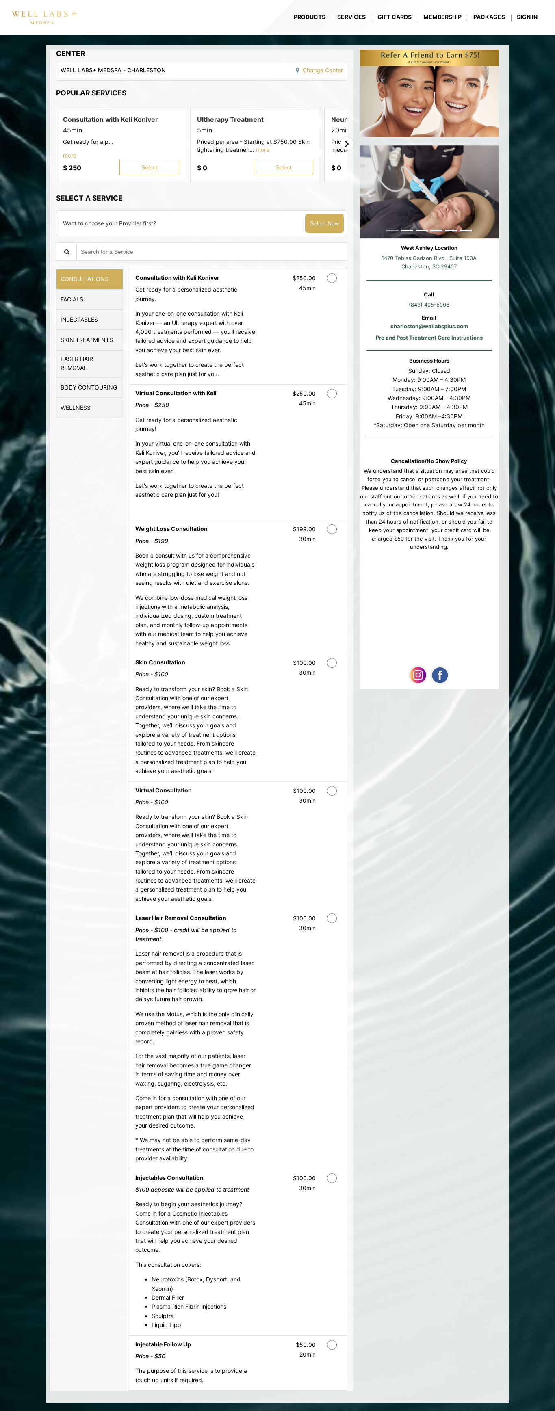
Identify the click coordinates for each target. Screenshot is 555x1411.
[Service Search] (66, 251)
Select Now (324, 223)
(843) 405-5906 (429, 304)
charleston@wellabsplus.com (429, 326)
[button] (69, 155)
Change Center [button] (322, 70)
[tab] (89, 279)
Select (149, 167)
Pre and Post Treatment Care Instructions (429, 337)
